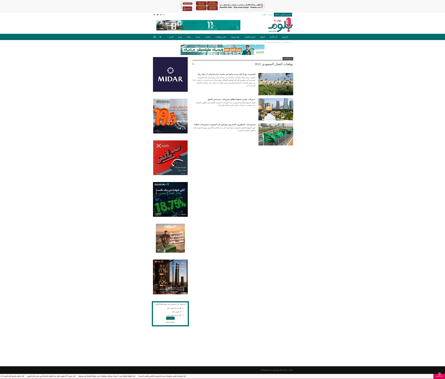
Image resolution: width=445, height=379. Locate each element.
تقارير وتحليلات (220, 37)
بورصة (198, 37)
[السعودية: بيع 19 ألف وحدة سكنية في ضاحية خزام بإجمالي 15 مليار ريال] (275, 84)
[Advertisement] (222, 348)
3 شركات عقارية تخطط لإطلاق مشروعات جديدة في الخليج (231, 99)
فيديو (180, 37)
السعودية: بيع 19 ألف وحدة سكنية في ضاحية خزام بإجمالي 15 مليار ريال (226, 74)
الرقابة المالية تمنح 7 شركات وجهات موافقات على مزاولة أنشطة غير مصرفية (153, 376)
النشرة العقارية (249, 37)
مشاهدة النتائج (170, 322)
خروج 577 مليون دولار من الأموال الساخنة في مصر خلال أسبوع (97, 376)
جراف (189, 37)
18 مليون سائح (176, 312)
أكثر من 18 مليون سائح (174, 315)
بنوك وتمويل (235, 37)
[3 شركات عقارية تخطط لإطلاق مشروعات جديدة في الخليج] (275, 109)
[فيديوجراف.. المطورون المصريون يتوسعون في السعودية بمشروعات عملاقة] (275, 134)
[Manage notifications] (439, 374)
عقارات (207, 37)
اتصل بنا (264, 14)
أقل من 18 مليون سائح (174, 308)
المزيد (171, 37)
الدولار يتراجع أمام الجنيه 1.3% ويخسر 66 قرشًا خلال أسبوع (48, 376)
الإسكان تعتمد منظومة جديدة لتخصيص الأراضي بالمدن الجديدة (208, 376)
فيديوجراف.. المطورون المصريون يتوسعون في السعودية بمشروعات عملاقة (224, 124)
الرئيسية (285, 37)
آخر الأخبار (273, 37)
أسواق (262, 37)
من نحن (270, 14)
